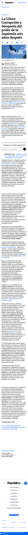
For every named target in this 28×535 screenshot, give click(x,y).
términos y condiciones (8, 527)
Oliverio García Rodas (9, 247)
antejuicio (13, 123)
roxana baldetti (7, 456)
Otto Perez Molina (8, 455)
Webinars (15, 499)
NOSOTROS (23, 522)
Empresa (14, 493)
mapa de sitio (4, 522)
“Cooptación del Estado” (10, 163)
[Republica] (9, 3)
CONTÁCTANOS (22, 527)
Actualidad (14, 487)
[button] (2, 43)
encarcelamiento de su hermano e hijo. (12, 299)
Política (15, 490)
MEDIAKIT (14, 522)
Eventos (14, 505)
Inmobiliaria (14, 502)
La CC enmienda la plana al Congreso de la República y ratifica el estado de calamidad (13, 427)
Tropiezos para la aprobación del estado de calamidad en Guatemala (15, 155)
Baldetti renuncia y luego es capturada (13, 102)
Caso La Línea (6, 453)
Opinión (14, 496)
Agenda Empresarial (14, 508)
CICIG (12, 108)
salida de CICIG (13, 331)
